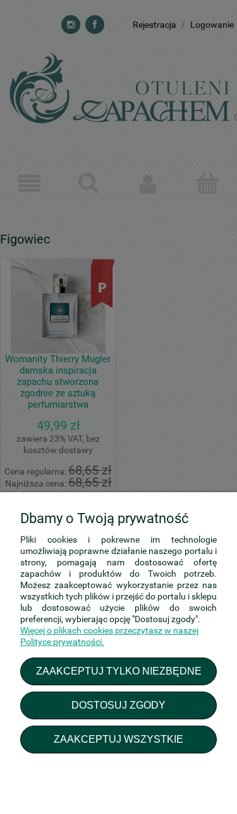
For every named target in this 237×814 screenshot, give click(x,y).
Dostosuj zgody (118, 705)
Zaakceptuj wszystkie (118, 739)
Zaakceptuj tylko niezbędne (119, 670)
